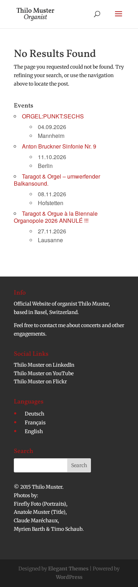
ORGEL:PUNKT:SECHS (53, 116)
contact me (53, 325)
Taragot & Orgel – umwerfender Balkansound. (57, 179)
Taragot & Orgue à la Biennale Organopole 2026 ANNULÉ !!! (56, 217)
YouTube (63, 373)
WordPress (69, 577)
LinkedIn (63, 365)
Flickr (60, 381)
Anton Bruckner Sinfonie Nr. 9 (59, 146)
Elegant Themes (68, 568)
